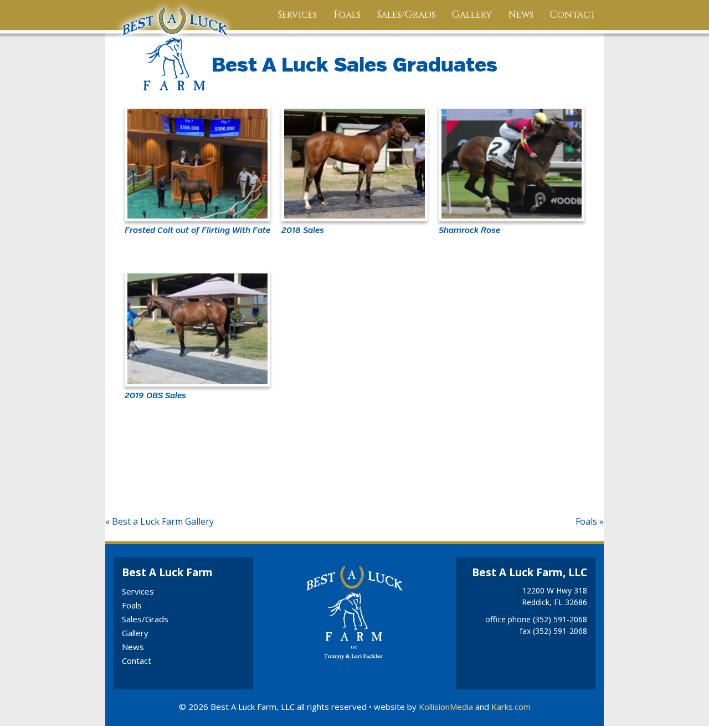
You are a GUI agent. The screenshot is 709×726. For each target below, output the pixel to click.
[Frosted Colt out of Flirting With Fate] (197, 163)
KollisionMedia (446, 706)
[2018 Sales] (354, 163)
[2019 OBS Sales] (197, 328)
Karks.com (511, 706)
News (520, 14)
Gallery (472, 14)
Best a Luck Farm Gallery (163, 521)
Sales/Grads (406, 14)
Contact (572, 14)
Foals (347, 14)
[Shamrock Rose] (511, 163)
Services (297, 14)
